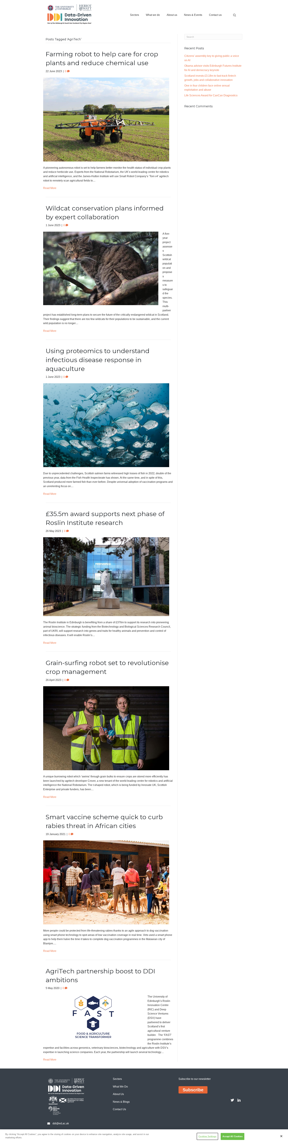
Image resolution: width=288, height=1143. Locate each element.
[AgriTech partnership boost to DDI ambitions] (93, 1017)
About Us (118, 1094)
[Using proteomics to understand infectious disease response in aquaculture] (106, 425)
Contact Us (119, 1109)
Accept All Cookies (232, 1136)
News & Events (193, 14)
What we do (153, 14)
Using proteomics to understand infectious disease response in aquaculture (98, 359)
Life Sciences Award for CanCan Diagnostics (211, 95)
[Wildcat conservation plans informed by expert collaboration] (100, 268)
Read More (49, 188)
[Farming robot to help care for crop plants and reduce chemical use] (106, 119)
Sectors (134, 14)
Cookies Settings (207, 1136)
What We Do (120, 1086)
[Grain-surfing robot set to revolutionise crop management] (106, 728)
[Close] (281, 1136)
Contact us (215, 14)
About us (172, 14)
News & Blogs (121, 1101)
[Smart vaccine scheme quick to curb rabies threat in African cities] (106, 882)
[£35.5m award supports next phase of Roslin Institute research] (106, 576)
